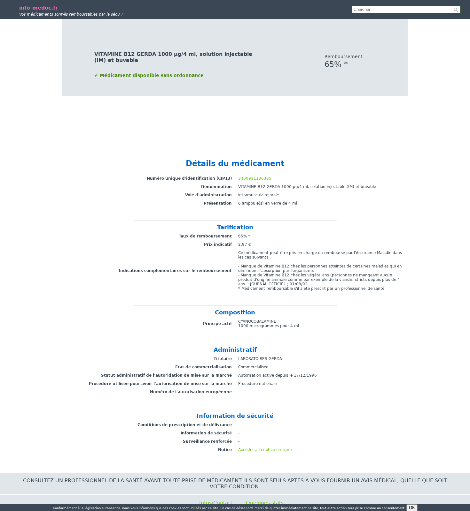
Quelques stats (265, 503)
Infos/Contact (216, 503)
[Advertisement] (235, 124)
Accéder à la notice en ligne (265, 449)
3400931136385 (254, 178)
